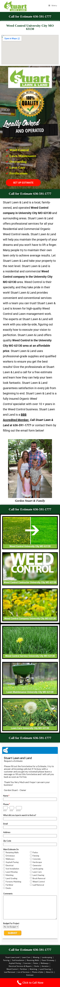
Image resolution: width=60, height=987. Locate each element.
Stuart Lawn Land (12, 957)
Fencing (6, 960)
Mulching (33, 969)
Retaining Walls (33, 960)
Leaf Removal (9, 972)
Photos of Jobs (37, 972)
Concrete (27, 963)
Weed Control (12, 969)
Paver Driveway (48, 960)
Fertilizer (23, 969)
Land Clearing (45, 969)
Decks (36, 966)
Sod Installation (18, 960)
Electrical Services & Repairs (20, 966)
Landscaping (47, 957)
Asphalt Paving (15, 963)
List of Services (23, 972)
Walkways (45, 963)
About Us (49, 972)
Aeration (45, 966)
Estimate (29, 975)
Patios (35, 963)
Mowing (36, 957)
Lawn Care (26, 957)
